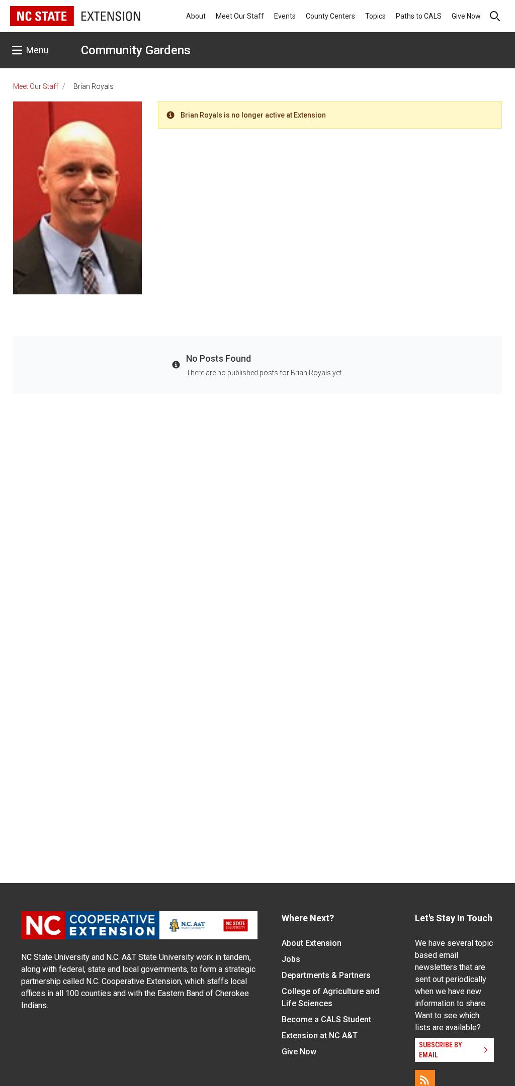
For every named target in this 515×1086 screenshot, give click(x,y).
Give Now (466, 16)
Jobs (291, 959)
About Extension (311, 943)
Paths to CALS (419, 16)
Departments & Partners (326, 975)
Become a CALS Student (326, 1019)
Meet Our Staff (240, 16)
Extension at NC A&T (320, 1035)
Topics (375, 16)
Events (285, 16)
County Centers (330, 16)
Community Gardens (136, 50)
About (196, 16)
